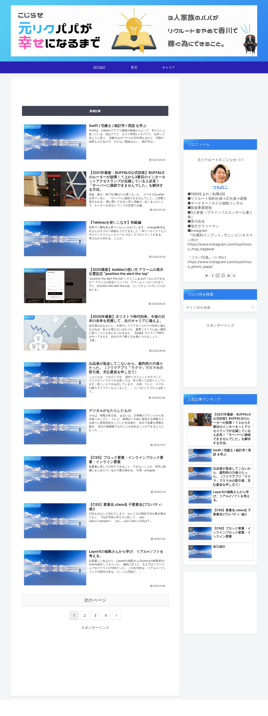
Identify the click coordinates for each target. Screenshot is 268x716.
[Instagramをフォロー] (217, 275)
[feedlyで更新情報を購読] (228, 275)
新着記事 (95, 111)
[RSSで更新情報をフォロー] (234, 275)
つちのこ (220, 187)
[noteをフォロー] (223, 275)
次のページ (95, 600)
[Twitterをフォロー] (206, 275)
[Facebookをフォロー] (212, 275)
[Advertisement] (95, 90)
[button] (253, 307)
